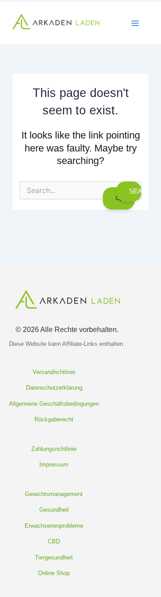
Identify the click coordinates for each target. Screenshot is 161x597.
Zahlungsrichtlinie (53, 449)
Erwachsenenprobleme (54, 525)
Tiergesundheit (54, 557)
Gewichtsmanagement (54, 494)
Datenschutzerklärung (54, 387)
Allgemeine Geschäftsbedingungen (54, 403)
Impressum (53, 464)
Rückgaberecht (53, 419)
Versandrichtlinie (54, 372)
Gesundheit (54, 509)
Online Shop (54, 573)
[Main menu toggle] (135, 23)
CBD (54, 541)
